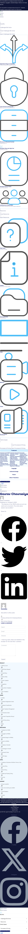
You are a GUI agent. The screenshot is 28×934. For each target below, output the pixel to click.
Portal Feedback (4, 791)
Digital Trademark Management (7, 709)
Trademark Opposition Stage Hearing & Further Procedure (15, 457)
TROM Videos (4, 756)
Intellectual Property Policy (7, 773)
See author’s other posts (8, 613)
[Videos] (14, 394)
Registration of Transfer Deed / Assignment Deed (23, 457)
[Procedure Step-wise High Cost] (14, 146)
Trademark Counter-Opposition (14, 455)
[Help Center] (14, 232)
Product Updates (5, 680)
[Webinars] (14, 367)
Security (3, 777)
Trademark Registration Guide (7, 701)
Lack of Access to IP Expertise (6, 106)
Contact (3, 795)
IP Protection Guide (5, 712)
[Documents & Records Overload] (14, 125)
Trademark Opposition (15, 453)
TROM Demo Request (5, 669)
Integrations (3, 684)
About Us (15, 806)
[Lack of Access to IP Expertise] (14, 86)
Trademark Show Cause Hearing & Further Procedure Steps (4, 460)
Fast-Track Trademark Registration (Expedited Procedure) (15, 461)
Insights (2, 285)
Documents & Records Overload (7, 142)
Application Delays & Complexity (7, 63)
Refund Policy (4, 769)
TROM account (4, 665)
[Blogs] (14, 335)
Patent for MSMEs (5, 741)
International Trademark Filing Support (23, 463)
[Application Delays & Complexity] (14, 49)
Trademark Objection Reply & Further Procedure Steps (4, 456)
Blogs (1, 352)
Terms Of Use (15, 810)
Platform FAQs (4, 676)
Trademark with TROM (5, 453)
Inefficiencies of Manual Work (6, 205)
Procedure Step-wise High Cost (7, 148)
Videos (1, 406)
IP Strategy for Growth (6, 748)
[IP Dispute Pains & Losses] (14, 168)
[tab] (14, 450)
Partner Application (15, 807)
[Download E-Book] (14, 302)
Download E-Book (4, 316)
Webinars (2, 382)
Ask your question (5, 784)
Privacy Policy (4, 766)
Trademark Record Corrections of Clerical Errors (5, 465)
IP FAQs (3, 697)
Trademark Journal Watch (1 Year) (24, 460)
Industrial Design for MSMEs (7, 737)
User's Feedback (4, 691)
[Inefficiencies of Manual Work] (14, 197)
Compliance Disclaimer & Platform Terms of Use (11, 762)
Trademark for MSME (5, 730)
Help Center (2, 248)
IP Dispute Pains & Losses (5, 186)
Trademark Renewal (4, 454)
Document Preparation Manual (7, 716)
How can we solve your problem (8, 787)
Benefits (2, 914)
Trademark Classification (6, 705)
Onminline (7, 500)
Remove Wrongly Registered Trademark (15, 465)
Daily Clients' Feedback (6, 688)
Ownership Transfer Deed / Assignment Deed (23, 454)
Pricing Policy (4, 673)
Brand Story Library (5, 720)
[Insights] (14, 268)
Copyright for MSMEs (5, 733)
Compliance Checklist (5, 745)
